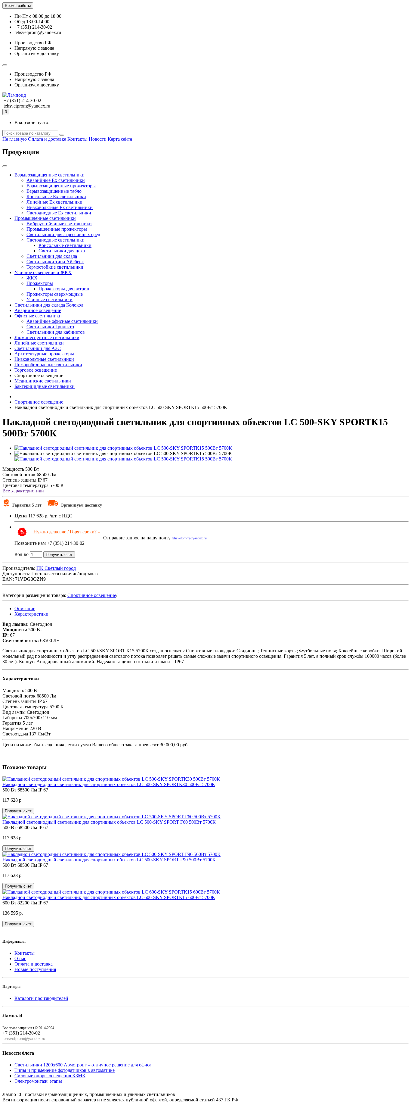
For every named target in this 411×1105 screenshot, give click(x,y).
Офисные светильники (38, 315)
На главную (14, 139)
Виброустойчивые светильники (59, 223)
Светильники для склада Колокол (48, 304)
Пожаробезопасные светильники (48, 364)
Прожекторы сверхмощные (54, 294)
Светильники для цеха (62, 250)
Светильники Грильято (50, 326)
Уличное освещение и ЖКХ (43, 272)
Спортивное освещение (91, 595)
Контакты (77, 139)
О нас (20, 958)
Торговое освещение (35, 370)
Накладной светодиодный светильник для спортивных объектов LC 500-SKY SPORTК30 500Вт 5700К (108, 784)
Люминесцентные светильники (46, 337)
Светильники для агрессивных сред (63, 234)
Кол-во (21, 554)
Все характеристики (23, 490)
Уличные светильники (49, 299)
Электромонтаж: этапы (38, 1081)
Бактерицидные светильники (44, 386)
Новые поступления (35, 969)
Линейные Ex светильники (54, 201)
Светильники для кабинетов (55, 332)
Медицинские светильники (42, 380)
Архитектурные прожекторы (44, 353)
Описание (24, 608)
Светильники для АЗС (37, 348)
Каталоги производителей (41, 998)
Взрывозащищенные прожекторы (61, 185)
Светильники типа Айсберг (55, 261)
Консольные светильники (65, 245)
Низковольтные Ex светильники (59, 207)
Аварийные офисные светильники (62, 321)
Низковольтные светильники (44, 359)
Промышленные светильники (45, 218)
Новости (98, 139)
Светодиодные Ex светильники (58, 212)
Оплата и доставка (47, 139)
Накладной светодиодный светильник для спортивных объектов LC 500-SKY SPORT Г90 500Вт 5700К (109, 859)
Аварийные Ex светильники (55, 180)
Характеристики (31, 613)
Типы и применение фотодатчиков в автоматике (64, 1070)
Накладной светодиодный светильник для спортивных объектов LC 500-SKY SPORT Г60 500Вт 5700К (109, 822)
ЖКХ (32, 277)
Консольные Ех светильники (56, 196)
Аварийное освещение (37, 310)
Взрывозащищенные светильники (49, 174)
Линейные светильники (39, 342)
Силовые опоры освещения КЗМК (49, 1075)
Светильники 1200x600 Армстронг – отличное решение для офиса (82, 1064)
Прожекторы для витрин (64, 288)
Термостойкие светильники (54, 267)
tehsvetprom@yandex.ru (190, 538)
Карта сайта (120, 139)
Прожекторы (39, 283)
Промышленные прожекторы (56, 229)
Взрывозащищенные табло (54, 191)
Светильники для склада (51, 256)
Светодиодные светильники (55, 239)
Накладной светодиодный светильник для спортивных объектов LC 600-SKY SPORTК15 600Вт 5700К (108, 897)
